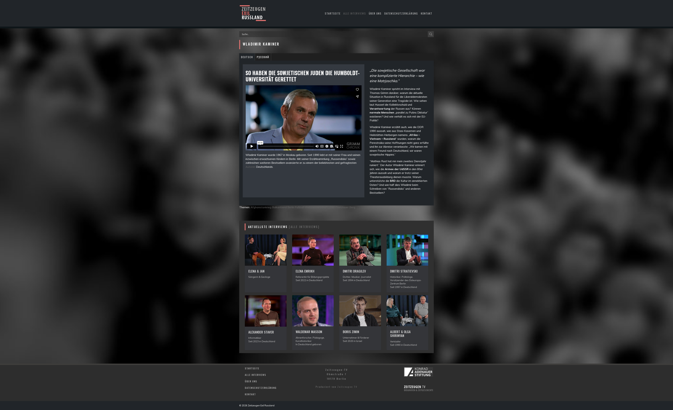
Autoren (250, 166)
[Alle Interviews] (304, 227)
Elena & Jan (256, 271)
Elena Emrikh (305, 271)
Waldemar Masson (309, 331)
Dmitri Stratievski (404, 271)
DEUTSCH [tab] (247, 57)
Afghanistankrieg (261, 207)
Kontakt (426, 13)
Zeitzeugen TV (347, 386)
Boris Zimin (351, 331)
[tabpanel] (336, 133)
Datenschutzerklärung (401, 13)
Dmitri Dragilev (354, 271)
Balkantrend (279, 207)
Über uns (375, 13)
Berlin (290, 207)
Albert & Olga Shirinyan (400, 333)
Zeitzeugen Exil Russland (261, 405)
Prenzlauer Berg (345, 207)
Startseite (333, 13)
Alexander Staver (261, 332)
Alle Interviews (354, 13)
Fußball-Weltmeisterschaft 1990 (315, 207)
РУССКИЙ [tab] (263, 57)
